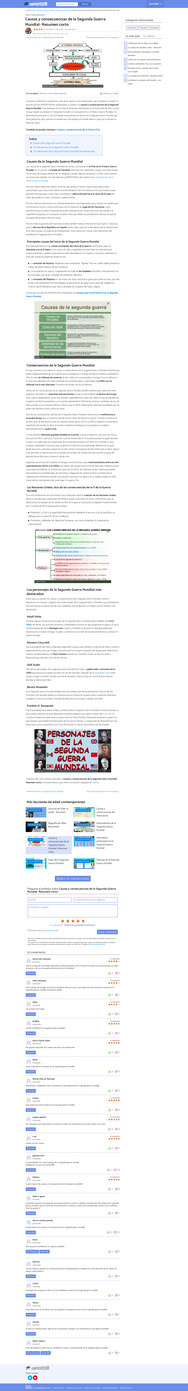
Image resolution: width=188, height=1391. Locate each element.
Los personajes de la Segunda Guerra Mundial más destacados (64, 151)
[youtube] (35, 1377)
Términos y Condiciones (92, 1388)
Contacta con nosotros (73, 1388)
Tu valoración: (56, 925)
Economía (132, 27)
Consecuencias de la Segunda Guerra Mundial (56, 147)
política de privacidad (51, 930)
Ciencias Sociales (42, 10)
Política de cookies (126, 1388)
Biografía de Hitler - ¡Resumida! (58, 825)
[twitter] (30, 1377)
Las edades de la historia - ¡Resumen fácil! (145, 76)
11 (119, 1232)
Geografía (154, 27)
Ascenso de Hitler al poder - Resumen (58, 810)
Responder (31, 973)
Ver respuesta (32, 1251)
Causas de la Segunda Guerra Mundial (51, 143)
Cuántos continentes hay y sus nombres (144, 64)
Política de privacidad (110, 1388)
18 (119, 1170)
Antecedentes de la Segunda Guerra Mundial (106, 827)
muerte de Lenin (102, 673)
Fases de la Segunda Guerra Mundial (58, 861)
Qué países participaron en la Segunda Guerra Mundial (105, 843)
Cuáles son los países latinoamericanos (144, 59)
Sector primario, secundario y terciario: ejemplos (143, 53)
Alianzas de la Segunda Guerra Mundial (107, 861)
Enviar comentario (107, 932)
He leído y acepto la (44, 931)
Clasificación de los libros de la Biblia (143, 43)
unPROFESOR (30, 10)
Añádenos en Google (110, 93)
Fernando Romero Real (43, 33)
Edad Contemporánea (63, 10)
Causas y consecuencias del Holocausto (105, 812)
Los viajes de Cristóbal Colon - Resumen (144, 47)
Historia (51, 10)
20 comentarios (70, 29)
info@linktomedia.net (97, 944)
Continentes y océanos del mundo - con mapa (144, 82)
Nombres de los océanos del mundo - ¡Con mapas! (143, 69)
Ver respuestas (33, 1353)
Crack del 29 (108, 714)
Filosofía (143, 27)
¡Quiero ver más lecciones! (73, 878)
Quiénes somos (58, 1388)
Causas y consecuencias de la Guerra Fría (78, 130)
